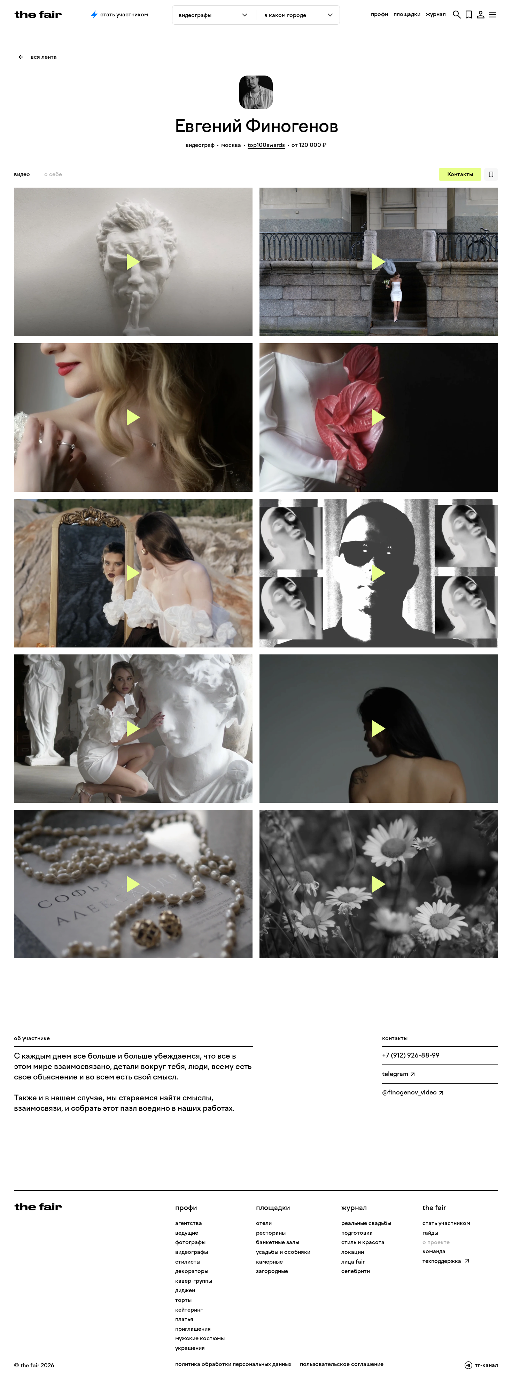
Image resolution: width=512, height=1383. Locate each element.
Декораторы (191, 1271)
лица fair (353, 1261)
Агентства (188, 1223)
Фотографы (190, 1242)
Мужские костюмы (200, 1338)
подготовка (357, 1232)
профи (379, 14)
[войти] (480, 14)
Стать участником (124, 14)
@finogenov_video (409, 1092)
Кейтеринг (189, 1309)
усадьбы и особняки (283, 1252)
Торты (183, 1300)
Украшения (190, 1348)
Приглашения (193, 1329)
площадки (407, 14)
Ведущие (186, 1232)
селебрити (355, 1271)
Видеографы (191, 1252)
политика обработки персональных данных (233, 1364)
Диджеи (185, 1290)
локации (352, 1252)
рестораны (271, 1232)
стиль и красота (363, 1242)
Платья (184, 1319)
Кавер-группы (193, 1281)
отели (264, 1223)
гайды (430, 1232)
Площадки (273, 1207)
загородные (272, 1271)
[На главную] (38, 1206)
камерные (269, 1261)
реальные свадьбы (366, 1223)
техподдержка (441, 1261)
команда (433, 1251)
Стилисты (187, 1261)
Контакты (460, 174)
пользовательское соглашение (341, 1364)
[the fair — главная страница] (38, 14)
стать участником (446, 1223)
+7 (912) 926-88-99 (411, 1055)
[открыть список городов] (331, 15)
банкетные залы (277, 1242)
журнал (436, 14)
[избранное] (468, 14)
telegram (395, 1074)
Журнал (354, 1207)
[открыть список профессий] (246, 15)
